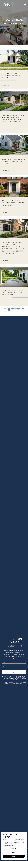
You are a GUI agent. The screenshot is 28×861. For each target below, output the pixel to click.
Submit (14, 672)
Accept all (14, 856)
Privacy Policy (21, 683)
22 (19, 310)
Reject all (14, 848)
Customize (14, 852)
